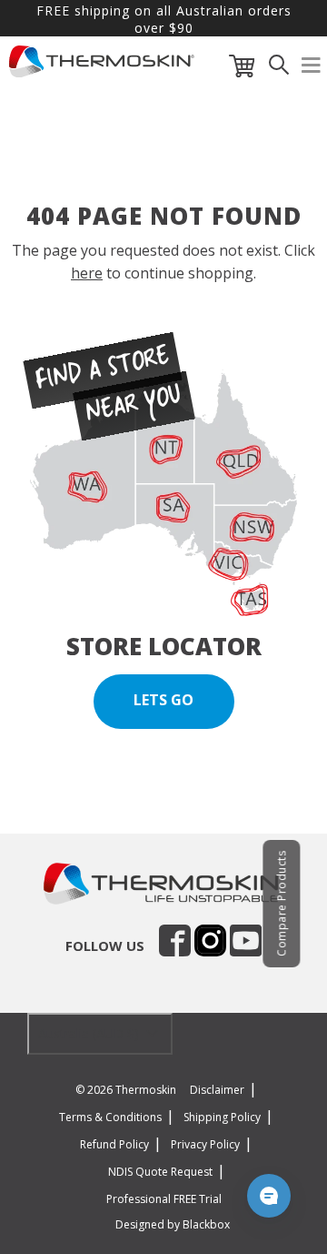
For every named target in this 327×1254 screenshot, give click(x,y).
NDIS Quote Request (160, 1171)
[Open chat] (269, 1196)
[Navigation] (311, 69)
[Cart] (242, 70)
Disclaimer (217, 1089)
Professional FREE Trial (164, 1199)
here (87, 273)
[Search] (279, 70)
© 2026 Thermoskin (125, 1089)
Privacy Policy (205, 1144)
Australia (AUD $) (90, 1033)
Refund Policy (114, 1144)
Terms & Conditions (110, 1117)
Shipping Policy (222, 1117)
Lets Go (163, 700)
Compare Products (281, 903)
